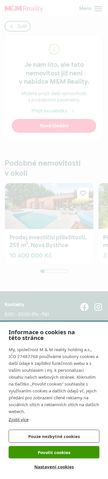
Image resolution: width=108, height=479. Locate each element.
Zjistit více (19, 419)
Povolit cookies (54, 452)
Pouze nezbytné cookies (54, 436)
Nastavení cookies (54, 467)
